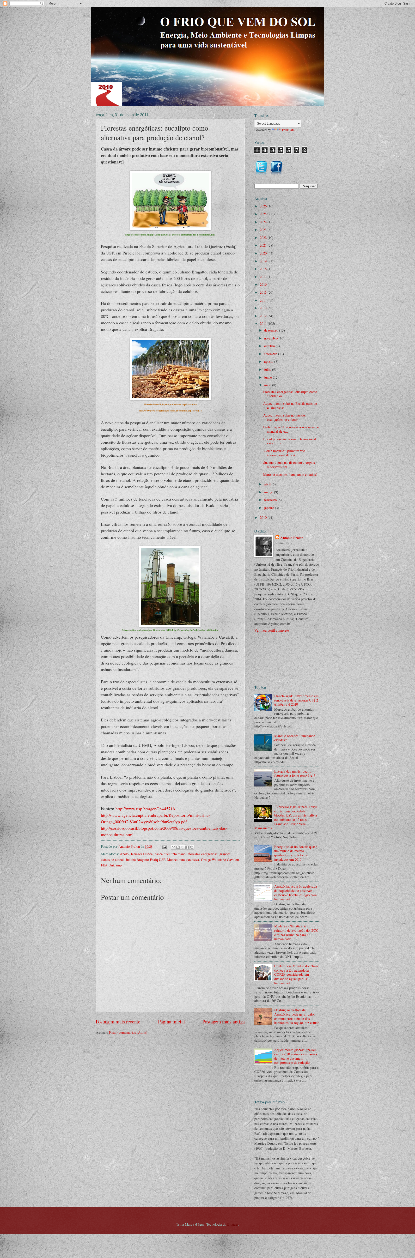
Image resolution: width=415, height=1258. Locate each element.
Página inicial (171, 1021)
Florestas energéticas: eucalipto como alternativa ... (290, 393)
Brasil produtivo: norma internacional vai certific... (289, 441)
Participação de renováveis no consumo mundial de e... (291, 429)
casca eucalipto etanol (170, 853)
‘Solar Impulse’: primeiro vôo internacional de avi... (284, 452)
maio (268, 384)
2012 (264, 315)
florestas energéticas (203, 853)
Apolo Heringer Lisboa (136, 853)
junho (268, 377)
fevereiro (271, 499)
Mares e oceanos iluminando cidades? (290, 474)
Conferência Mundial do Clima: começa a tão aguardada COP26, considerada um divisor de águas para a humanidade (296, 974)
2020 (264, 253)
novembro (271, 338)
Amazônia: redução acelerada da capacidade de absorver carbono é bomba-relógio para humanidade (295, 892)
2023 (264, 229)
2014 (264, 300)
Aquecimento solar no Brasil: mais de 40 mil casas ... (290, 405)
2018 (264, 268)
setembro (271, 353)
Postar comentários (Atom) (128, 1032)
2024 (264, 221)
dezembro (271, 330)
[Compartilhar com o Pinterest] (191, 847)
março (269, 492)
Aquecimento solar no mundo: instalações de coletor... (284, 417)
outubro (270, 345)
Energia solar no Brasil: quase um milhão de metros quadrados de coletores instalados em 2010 (295, 853)
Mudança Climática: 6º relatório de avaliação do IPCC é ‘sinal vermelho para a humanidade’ (296, 932)
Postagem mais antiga (223, 1021)
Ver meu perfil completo (271, 630)
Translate (288, 129)
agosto (269, 361)
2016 (264, 284)
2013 (264, 307)
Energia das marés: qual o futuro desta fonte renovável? (294, 773)
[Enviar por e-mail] (173, 847)
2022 (264, 237)
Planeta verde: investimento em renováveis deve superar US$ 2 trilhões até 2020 (296, 700)
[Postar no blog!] (178, 847)
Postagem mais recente (118, 1021)
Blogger (232, 1224)
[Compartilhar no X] (182, 847)
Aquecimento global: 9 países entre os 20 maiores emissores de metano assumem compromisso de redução (295, 1056)
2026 (264, 206)
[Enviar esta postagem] (163, 846)
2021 (264, 245)
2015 (264, 292)
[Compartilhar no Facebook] (187, 847)
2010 (264, 517)
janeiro (269, 507)
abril (268, 484)
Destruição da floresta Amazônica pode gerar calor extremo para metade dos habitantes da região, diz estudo (296, 1016)
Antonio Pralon (291, 537)
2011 (264, 323)
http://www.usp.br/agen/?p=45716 (145, 808)
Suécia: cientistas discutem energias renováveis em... (289, 464)
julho (268, 369)
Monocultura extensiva (183, 859)
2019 (264, 261)
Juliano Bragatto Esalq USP (145, 859)
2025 (264, 214)
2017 (264, 276)
